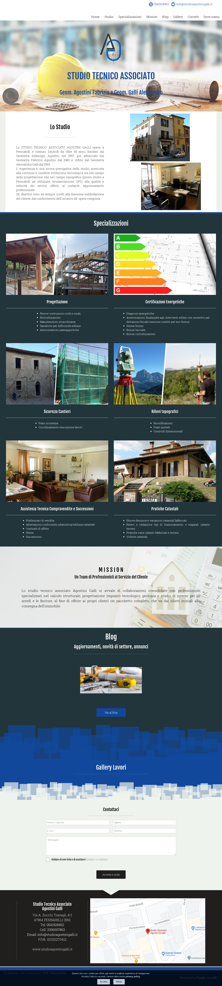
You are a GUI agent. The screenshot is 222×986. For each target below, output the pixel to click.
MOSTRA (121, 693)
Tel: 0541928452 (52, 925)
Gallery (178, 17)
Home (95, 17)
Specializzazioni (130, 17)
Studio (108, 17)
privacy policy (133, 976)
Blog (165, 17)
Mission (151, 17)
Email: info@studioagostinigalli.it (52, 934)
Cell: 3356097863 (52, 930)
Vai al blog (111, 712)
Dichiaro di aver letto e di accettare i (69, 859)
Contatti (193, 17)
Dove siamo (212, 17)
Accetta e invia (111, 874)
